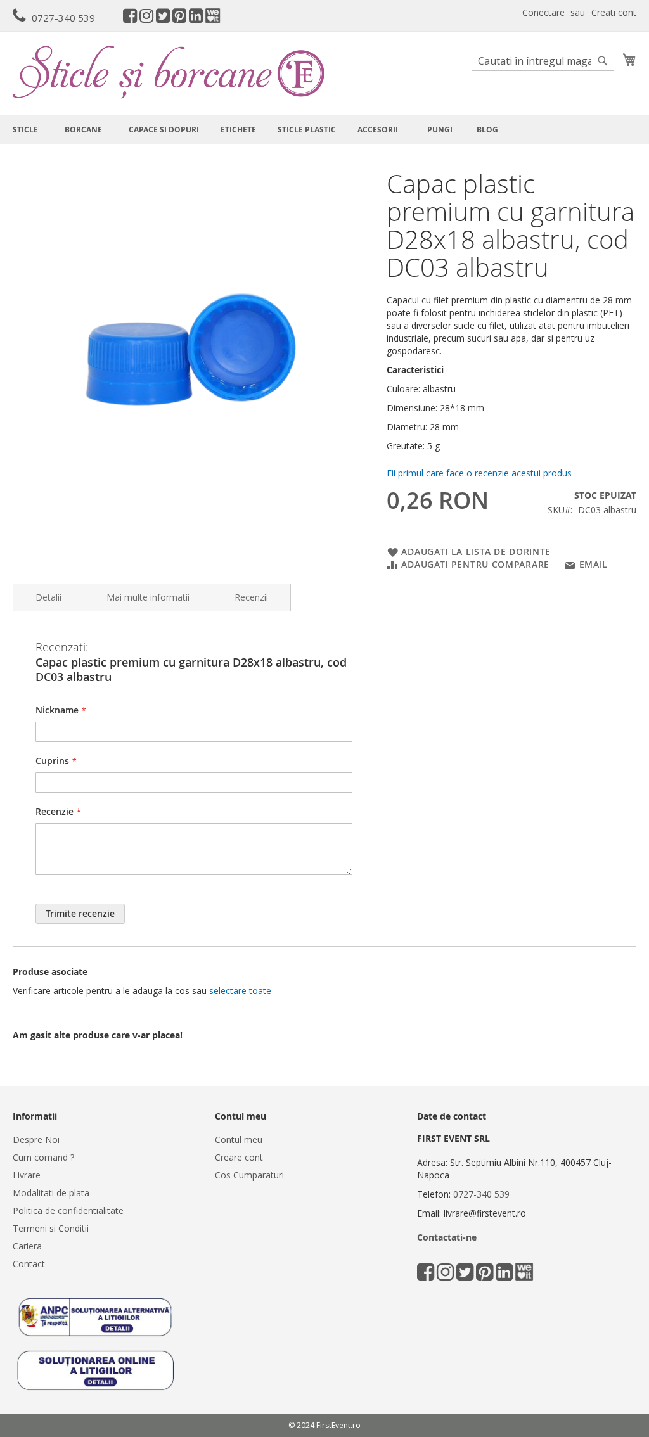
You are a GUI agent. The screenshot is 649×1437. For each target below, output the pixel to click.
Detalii (48, 597)
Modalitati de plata (51, 1193)
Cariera (27, 1246)
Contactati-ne (447, 1237)
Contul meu (238, 1140)
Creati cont (613, 12)
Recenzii (251, 597)
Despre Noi (36, 1140)
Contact (29, 1264)
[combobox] (543, 61)
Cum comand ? (43, 1157)
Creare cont (239, 1157)
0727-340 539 (63, 17)
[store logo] (168, 72)
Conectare (543, 12)
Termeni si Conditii (51, 1228)
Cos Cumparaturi (249, 1175)
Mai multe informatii (148, 597)
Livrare (27, 1175)
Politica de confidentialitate (68, 1210)
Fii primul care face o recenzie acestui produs (479, 473)
